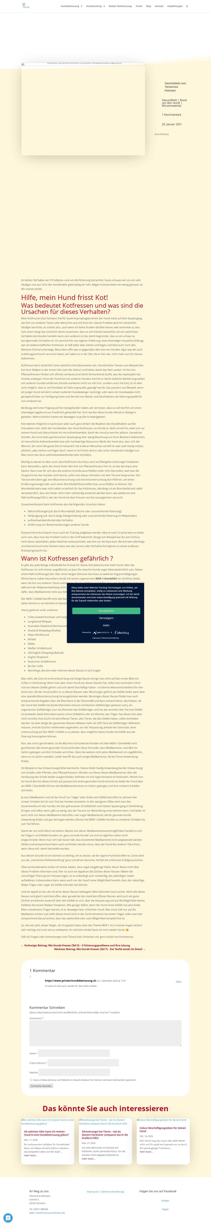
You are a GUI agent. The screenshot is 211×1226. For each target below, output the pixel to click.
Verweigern (106, 618)
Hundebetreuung (70, 6)
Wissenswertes (171, 105)
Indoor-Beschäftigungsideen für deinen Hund (163, 1129)
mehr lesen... (31, 1155)
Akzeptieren (106, 610)
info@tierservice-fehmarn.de (50, 1212)
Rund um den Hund (174, 101)
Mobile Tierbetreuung (120, 6)
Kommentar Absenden (41, 1086)
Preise (139, 6)
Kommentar (37, 1018)
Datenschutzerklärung (112, 1191)
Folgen (165, 1209)
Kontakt (159, 6)
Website (34, 1072)
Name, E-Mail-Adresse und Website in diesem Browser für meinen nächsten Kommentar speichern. (85, 1080)
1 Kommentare (171, 114)
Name (34, 1053)
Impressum (93, 1191)
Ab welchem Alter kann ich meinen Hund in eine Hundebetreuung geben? (46, 1133)
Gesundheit (169, 100)
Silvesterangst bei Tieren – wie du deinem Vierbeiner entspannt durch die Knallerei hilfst (105, 1135)
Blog (148, 6)
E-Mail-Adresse (38, 1063)
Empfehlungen (175, 6)
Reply (178, 981)
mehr (106, 625)
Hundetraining (94, 6)
